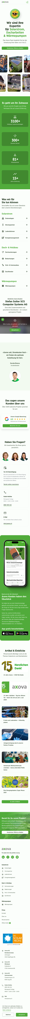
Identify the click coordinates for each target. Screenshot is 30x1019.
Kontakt (4, 913)
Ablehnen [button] (8, 1014)
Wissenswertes (5, 919)
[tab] (15, 218)
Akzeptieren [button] (22, 1014)
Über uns (4, 916)
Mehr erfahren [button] (7, 1010)
